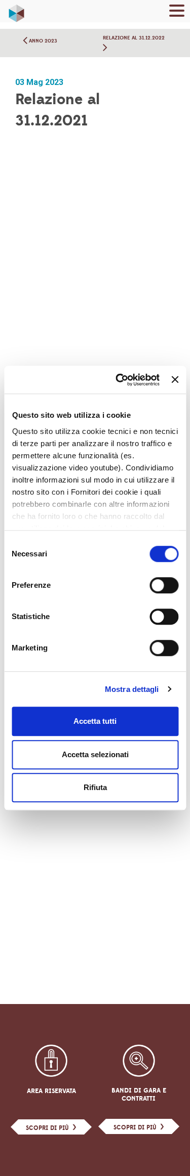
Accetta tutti (95, 721)
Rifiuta (95, 787)
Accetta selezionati (95, 754)
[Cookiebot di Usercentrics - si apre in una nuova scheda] (119, 379)
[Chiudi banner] (174, 379)
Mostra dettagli (132, 689)
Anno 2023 (42, 40)
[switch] (163, 585)
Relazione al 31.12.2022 (134, 37)
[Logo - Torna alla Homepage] (16, 11)
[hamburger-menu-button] (176, 12)
